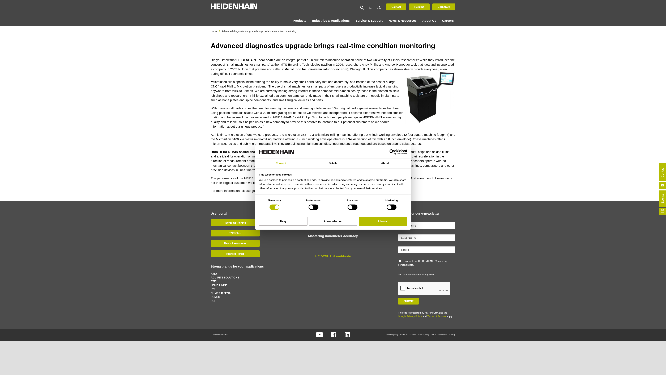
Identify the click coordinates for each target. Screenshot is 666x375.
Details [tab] (333, 163)
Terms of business (439, 335)
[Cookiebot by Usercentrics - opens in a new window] (392, 151)
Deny (283, 221)
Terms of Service (436, 316)
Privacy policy (392, 335)
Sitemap (452, 335)
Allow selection (333, 221)
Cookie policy (423, 335)
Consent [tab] (281, 163)
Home (214, 31)
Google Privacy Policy (410, 316)
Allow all (383, 221)
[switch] (313, 207)
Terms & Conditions (408, 335)
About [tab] (385, 163)
